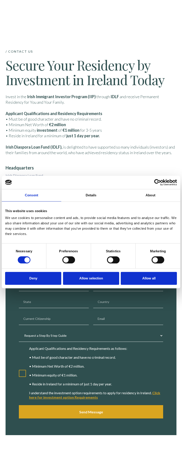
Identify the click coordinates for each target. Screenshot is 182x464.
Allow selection (91, 278)
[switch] (68, 259)
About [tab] (150, 195)
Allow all (149, 278)
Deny (33, 278)
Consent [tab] (31, 195)
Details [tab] (91, 195)
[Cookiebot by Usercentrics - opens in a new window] (157, 182)
